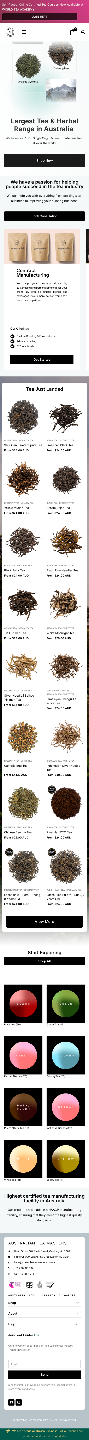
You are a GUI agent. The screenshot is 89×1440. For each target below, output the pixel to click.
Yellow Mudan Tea (16, 507)
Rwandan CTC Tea (59, 832)
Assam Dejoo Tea (58, 507)
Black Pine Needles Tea (62, 570)
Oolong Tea (10, 440)
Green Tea (9, 827)
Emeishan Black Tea (60, 445)
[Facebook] (11, 1402)
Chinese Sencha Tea (18, 832)
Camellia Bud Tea (16, 765)
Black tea (52, 440)
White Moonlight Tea (61, 633)
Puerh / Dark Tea (13, 890)
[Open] (24, 32)
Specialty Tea (26, 440)
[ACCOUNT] (83, 32)
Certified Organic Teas (59, 691)
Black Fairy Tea (14, 570)
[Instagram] (19, 1402)
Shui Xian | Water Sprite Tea (23, 445)
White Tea (68, 628)
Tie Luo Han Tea (15, 633)
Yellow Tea (27, 503)
